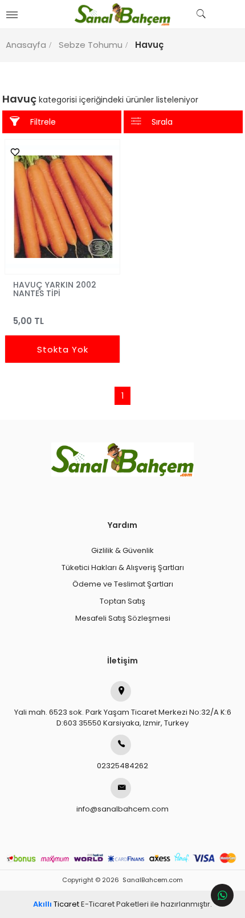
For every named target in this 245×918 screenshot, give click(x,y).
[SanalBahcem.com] (123, 14)
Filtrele (43, 122)
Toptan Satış (122, 601)
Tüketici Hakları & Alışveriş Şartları (123, 567)
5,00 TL (28, 321)
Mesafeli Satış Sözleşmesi (122, 618)
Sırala (162, 122)
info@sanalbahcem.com (122, 809)
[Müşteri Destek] (222, 895)
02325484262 (122, 765)
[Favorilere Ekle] (12, 152)
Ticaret (56, 904)
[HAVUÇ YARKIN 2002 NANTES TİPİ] (63, 207)
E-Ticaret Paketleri (115, 904)
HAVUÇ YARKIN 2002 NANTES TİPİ (54, 288)
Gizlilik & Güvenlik (122, 550)
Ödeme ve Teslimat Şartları (122, 584)
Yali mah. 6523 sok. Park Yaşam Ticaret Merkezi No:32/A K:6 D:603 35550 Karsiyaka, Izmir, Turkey (122, 717)
